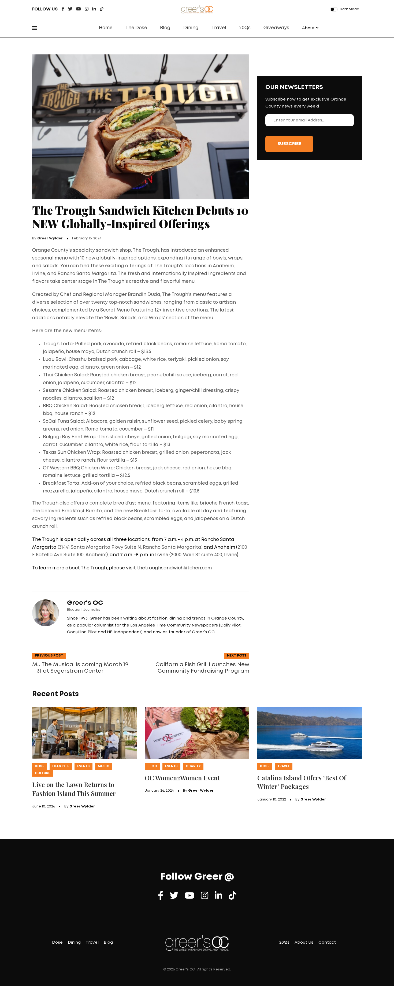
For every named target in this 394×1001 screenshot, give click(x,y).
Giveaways (276, 28)
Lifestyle (60, 766)
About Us (304, 942)
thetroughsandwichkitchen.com (174, 568)
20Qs (245, 28)
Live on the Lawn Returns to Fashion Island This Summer (74, 789)
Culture (42, 773)
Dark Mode (349, 9)
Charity (193, 766)
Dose (39, 766)
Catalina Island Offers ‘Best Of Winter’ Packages (301, 782)
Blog (165, 28)
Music (103, 766)
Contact (327, 942)
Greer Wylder (50, 238)
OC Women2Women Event (182, 777)
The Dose (136, 28)
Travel (218, 28)
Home (106, 28)
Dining (191, 28)
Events (83, 766)
